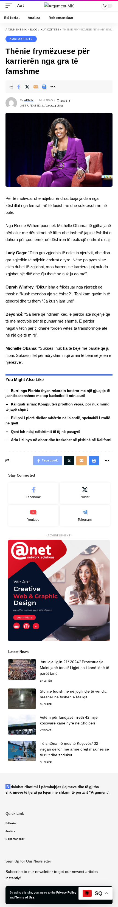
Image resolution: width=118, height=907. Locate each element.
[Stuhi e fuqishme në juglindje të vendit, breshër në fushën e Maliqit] (22, 698)
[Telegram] (85, 515)
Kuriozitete (21, 38)
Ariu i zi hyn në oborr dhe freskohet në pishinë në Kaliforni (61, 440)
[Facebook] (33, 493)
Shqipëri (46, 680)
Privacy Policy (66, 892)
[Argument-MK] (59, 6)
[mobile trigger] (10, 5)
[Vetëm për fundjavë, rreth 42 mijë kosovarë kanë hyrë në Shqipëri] (22, 725)
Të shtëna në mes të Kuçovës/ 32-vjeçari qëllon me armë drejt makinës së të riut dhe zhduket (74, 749)
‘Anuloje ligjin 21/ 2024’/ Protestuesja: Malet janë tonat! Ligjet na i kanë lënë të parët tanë (74, 668)
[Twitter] (85, 493)
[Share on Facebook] (19, 86)
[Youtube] (33, 515)
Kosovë (45, 730)
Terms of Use (24, 897)
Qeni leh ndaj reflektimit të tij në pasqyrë (45, 432)
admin (28, 100)
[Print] (44, 86)
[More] (53, 86)
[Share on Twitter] (27, 86)
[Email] (36, 86)
